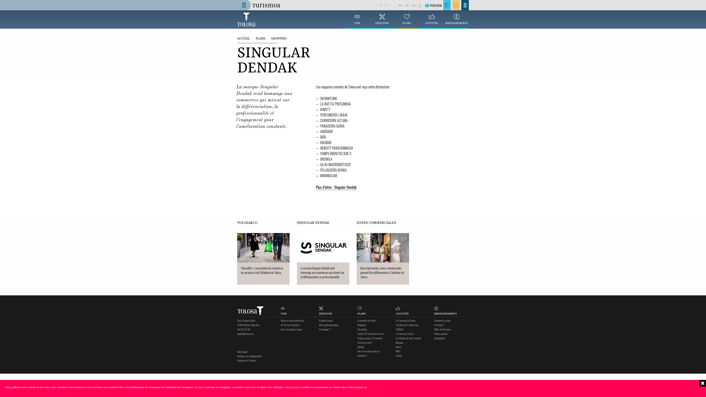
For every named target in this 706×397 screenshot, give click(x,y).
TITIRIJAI (399, 329)
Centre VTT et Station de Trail (370, 334)
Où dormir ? (439, 325)
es (400, 5)
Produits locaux (326, 320)
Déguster (381, 23)
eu (407, 5)
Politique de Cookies (246, 360)
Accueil (243, 38)
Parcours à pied (364, 342)
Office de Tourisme (442, 329)
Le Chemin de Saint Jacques (408, 338)
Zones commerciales (376, 223)
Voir (357, 23)
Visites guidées (441, 334)
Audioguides (439, 338)
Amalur (399, 355)
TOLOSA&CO (247, 223)
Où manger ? (325, 329)
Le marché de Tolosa (366, 320)
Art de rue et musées (290, 325)
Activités (431, 23)
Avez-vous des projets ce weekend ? (368, 353)
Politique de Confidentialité (249, 356)
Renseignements (456, 23)
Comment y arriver (442, 320)
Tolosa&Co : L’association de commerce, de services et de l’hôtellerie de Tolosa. (262, 270)
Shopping (279, 38)
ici (365, 387)
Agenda (360, 347)
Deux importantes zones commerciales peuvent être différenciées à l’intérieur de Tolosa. (382, 272)
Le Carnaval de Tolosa (405, 320)
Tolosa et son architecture (292, 320)
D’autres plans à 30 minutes (370, 338)
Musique (399, 342)
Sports (399, 347)
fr (420, 5)
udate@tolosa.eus (245, 334)
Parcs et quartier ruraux (291, 329)
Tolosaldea (362, 329)
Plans (407, 23)
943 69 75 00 (243, 329)
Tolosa (246, 19)
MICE (398, 351)
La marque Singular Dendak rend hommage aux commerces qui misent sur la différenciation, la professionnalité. (322, 272)
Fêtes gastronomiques (329, 325)
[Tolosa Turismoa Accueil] (260, 5)
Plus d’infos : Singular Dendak (336, 187)
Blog (387, 5)
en (413, 5)
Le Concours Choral (405, 334)
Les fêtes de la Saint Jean (407, 325)
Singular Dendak (313, 223)
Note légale (242, 352)
